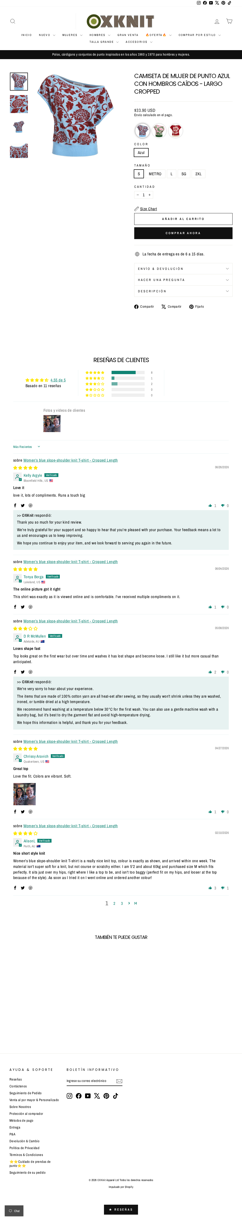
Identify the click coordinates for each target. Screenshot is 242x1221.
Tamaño (142, 165)
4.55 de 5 (58, 380)
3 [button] (122, 903)
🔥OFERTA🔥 (157, 35)
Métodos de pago (21, 1120)
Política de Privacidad (24, 1148)
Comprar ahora (183, 233)
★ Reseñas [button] (121, 1210)
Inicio (26, 35)
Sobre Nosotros (20, 1106)
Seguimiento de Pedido (25, 1093)
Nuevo (45, 35)
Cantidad (144, 186)
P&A (12, 1134)
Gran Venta (127, 35)
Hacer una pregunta (161, 280)
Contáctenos (18, 1086)
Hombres (98, 35)
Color (141, 144)
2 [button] (114, 903)
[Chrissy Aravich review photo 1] (24, 794)
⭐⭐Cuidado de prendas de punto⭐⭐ (30, 1163)
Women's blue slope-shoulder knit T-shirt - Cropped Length (70, 460)
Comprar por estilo (198, 35)
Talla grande (102, 42)
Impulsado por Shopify (121, 1187)
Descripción (152, 291)
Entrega (14, 1127)
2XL (198, 173)
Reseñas (15, 1079)
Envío (138, 115)
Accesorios (137, 42)
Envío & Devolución (161, 269)
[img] (25, 467)
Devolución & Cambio (24, 1141)
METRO (155, 173)
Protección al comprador (26, 1113)
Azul (141, 152)
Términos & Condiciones (26, 1154)
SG (184, 173)
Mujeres (70, 35)
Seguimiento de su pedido (27, 1172)
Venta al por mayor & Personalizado (34, 1100)
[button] (142, 131)
